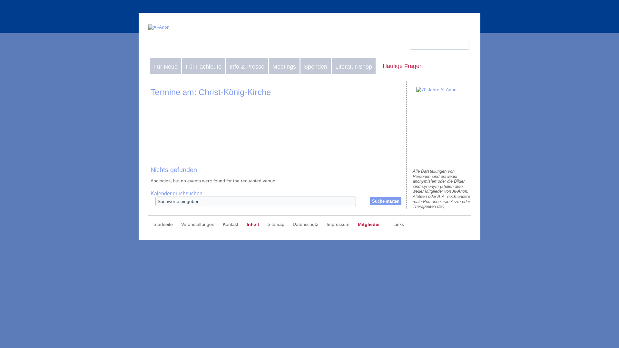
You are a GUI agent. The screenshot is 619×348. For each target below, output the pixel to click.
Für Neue (165, 66)
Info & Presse (247, 66)
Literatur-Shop (353, 66)
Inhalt (253, 224)
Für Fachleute (203, 66)
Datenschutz (305, 224)
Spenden (315, 66)
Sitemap (276, 224)
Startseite (163, 224)
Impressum (338, 224)
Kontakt (230, 224)
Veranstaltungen (197, 224)
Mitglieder (369, 224)
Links (398, 224)
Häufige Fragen (403, 66)
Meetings (284, 66)
